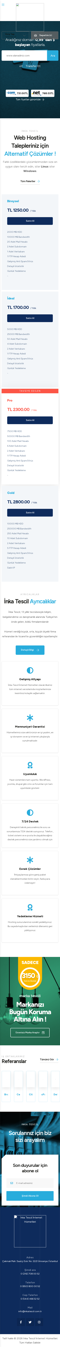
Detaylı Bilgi (27, 650)
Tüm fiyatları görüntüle (28, 99)
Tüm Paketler (27, 181)
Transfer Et (33, 66)
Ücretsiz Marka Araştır (28, 1032)
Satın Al (30, 221)
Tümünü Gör (47, 1059)
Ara (53, 55)
